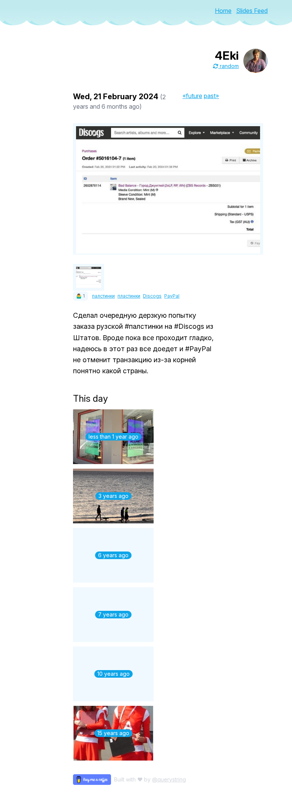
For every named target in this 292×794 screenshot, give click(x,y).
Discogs (152, 296)
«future (192, 96)
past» (211, 96)
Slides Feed (252, 10)
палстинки (103, 296)
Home (223, 10)
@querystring (169, 779)
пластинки (128, 296)
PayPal (171, 296)
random (228, 66)
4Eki (227, 55)
